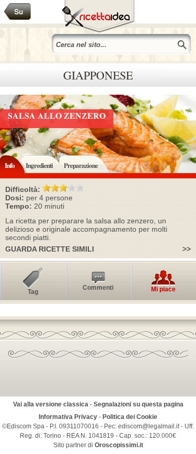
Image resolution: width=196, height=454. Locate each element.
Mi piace (163, 289)
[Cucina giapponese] (17, 11)
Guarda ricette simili (49, 249)
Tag (33, 292)
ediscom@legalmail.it (148, 426)
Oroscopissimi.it (119, 445)
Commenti (98, 287)
